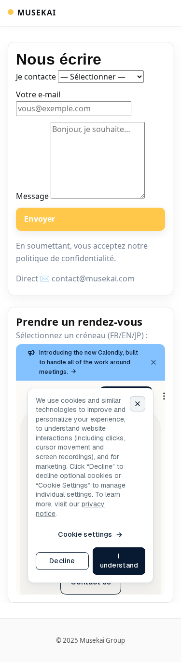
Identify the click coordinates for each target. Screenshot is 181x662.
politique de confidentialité (65, 258)
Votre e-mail (38, 95)
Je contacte (37, 77)
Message (33, 195)
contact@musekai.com (93, 279)
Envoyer (39, 219)
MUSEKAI (36, 12)
